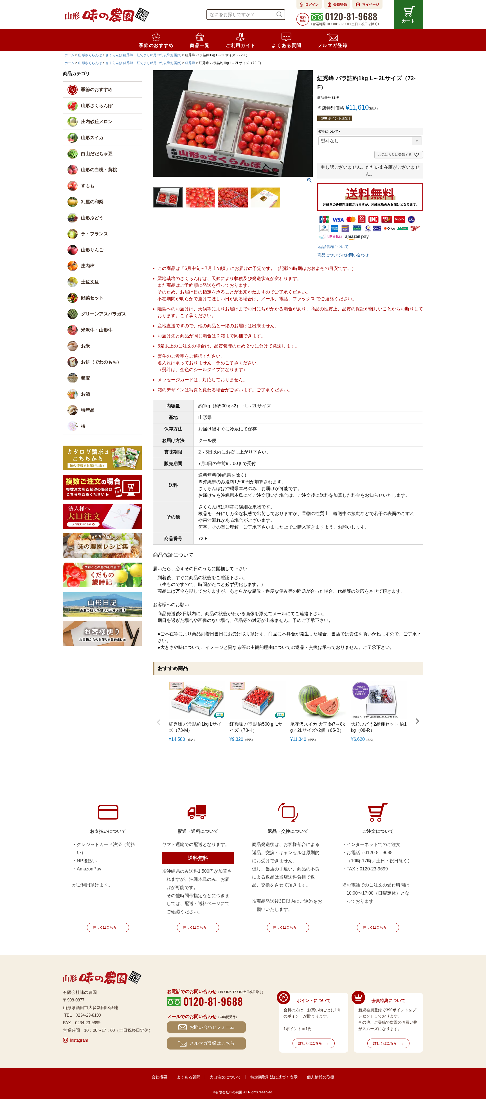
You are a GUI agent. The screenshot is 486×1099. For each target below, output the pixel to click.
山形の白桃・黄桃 (99, 169)
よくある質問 (188, 1077)
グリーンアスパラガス (103, 314)
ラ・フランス (94, 233)
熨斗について (330, 132)
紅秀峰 (190, 63)
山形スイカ (92, 137)
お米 (85, 346)
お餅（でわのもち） (101, 362)
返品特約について (333, 246)
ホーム (69, 55)
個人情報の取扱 (320, 1077)
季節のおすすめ (96, 89)
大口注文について (225, 1077)
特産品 (87, 410)
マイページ (370, 4)
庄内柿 (87, 265)
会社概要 (159, 1077)
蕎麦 (85, 378)
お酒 (85, 394)
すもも (87, 185)
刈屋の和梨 (92, 201)
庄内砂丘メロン (96, 121)
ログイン (312, 4)
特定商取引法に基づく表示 (274, 1077)
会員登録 (340, 4)
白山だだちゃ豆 (96, 153)
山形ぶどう (92, 217)
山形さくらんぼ (90, 55)
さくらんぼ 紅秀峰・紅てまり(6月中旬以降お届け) (143, 55)
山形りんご (92, 249)
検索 (279, 14)
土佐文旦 (90, 281)
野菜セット (92, 297)
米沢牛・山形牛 (96, 330)
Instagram (79, 1040)
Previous (158, 722)
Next (417, 721)
